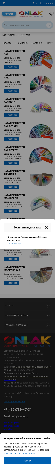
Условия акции (14, 243)
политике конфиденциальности (19, 453)
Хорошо (27, 460)
